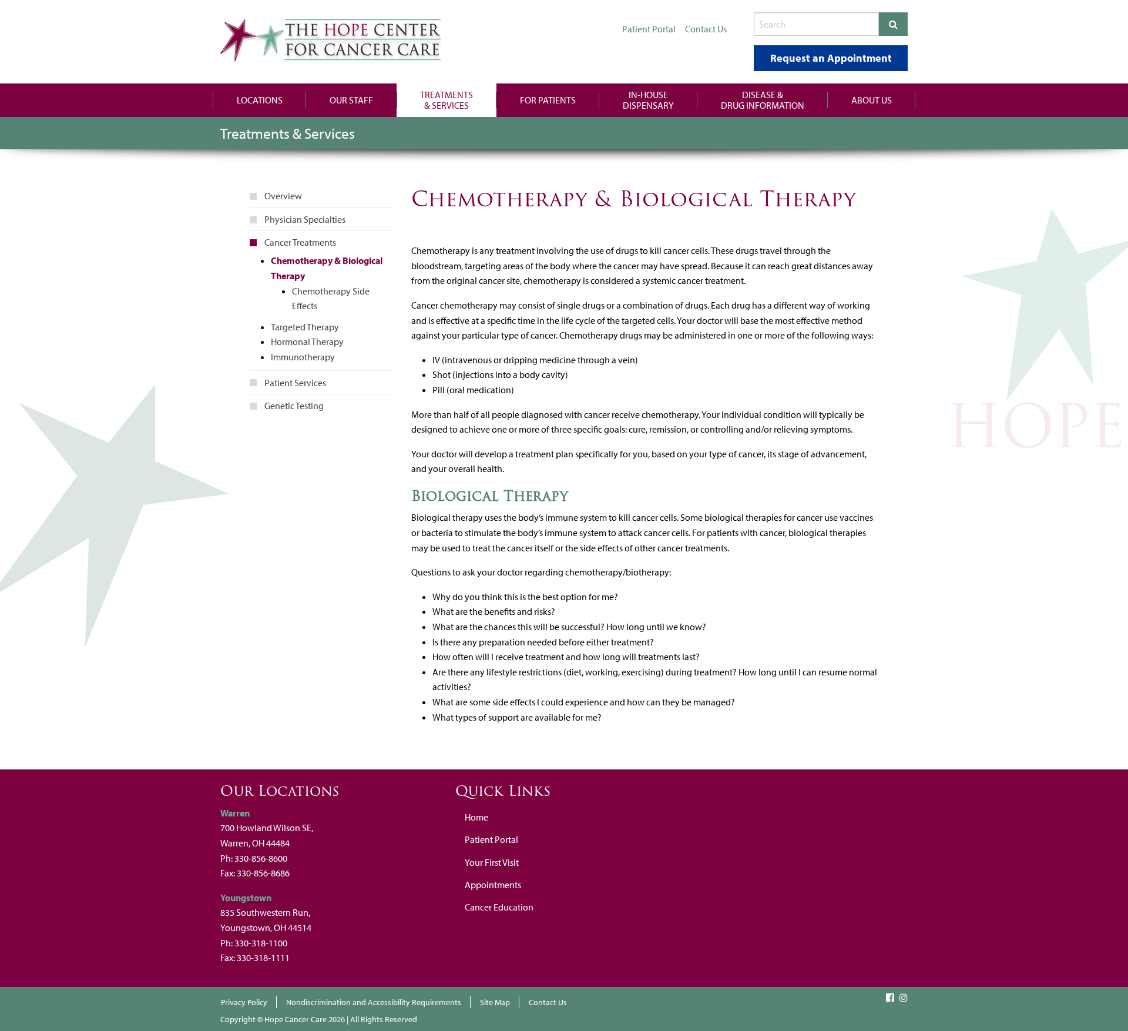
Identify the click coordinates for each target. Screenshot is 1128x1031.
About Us (871, 100)
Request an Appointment (831, 58)
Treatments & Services (446, 100)
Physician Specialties (304, 219)
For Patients (548, 100)
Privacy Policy (244, 1002)
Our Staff (351, 100)
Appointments (493, 885)
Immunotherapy (303, 357)
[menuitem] (259, 100)
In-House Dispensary (648, 100)
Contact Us (548, 1002)
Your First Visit (492, 862)
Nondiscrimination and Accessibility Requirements (373, 1002)
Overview (283, 196)
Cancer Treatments (300, 242)
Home (476, 817)
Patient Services (295, 383)
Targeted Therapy (305, 327)
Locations (260, 100)
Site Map (495, 1002)
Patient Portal (491, 839)
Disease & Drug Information (762, 100)
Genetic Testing (294, 405)
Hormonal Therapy (307, 341)
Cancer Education (499, 907)
